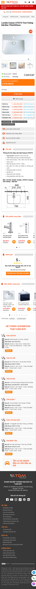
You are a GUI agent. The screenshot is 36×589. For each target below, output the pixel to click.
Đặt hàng (19, 94)
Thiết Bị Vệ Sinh (14, 16)
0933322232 (16, 12)
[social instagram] (15, 499)
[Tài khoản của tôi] (29, 2)
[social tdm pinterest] (24, 499)
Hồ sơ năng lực (7, 516)
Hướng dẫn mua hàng (9, 538)
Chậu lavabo (10, 155)
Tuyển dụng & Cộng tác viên (11, 521)
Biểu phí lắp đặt (7, 542)
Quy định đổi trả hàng (9, 555)
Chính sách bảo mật (8, 550)
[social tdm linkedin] (28, 499)
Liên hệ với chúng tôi (8, 523)
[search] (25, 2)
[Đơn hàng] (33, 2)
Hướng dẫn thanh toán (9, 540)
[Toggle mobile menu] (3, 2)
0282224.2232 (18, 117)
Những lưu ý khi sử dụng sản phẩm (13, 544)
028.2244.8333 (18, 104)
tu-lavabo (12, 318)
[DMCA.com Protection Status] (6, 563)
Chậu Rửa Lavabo (24, 16)
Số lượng (4, 89)
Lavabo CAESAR (6, 121)
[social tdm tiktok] (20, 499)
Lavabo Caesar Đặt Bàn (8, 124)
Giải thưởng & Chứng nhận (10, 519)
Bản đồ (9, 350)
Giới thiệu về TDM (8, 508)
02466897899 (16, 384)
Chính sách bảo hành (9, 553)
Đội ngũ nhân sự (7, 510)
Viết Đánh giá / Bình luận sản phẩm (18, 273)
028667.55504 (18, 106)
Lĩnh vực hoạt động (8, 512)
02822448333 (27, 12)
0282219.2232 (18, 115)
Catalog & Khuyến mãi (9, 531)
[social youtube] (11, 499)
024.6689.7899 (18, 112)
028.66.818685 (18, 109)
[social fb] (7, 499)
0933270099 (24, 384)
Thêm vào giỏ (19, 99)
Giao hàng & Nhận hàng (10, 557)
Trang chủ (5, 16)
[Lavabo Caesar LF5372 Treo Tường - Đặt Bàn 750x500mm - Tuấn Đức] (17, 44)
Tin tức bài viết (7, 529)
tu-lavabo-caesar (21, 318)
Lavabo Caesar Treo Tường (19, 121)
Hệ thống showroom (9, 514)
